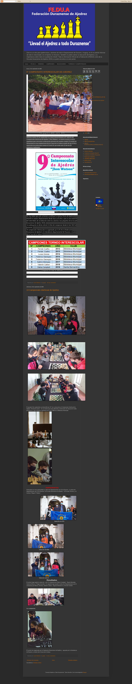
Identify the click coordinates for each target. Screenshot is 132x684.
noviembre (88, 93)
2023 (86, 85)
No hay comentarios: (51, 282)
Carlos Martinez (100, 205)
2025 (86, 80)
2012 (86, 124)
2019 (86, 110)
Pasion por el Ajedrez (89, 156)
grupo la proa (87, 160)
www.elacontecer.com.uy (90, 172)
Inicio (26, 64)
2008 (86, 133)
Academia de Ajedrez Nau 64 (91, 153)
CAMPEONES (50, 64)
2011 (86, 126)
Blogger (84, 672)
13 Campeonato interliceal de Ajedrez (42, 290)
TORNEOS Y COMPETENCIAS (77, 64)
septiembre (89, 95)
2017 (86, 114)
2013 (86, 122)
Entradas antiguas (72, 660)
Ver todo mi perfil (100, 208)
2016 (86, 116)
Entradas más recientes (32, 660)
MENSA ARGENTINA (89, 141)
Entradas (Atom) (37, 662)
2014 (86, 120)
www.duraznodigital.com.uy (91, 174)
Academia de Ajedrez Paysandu (92, 155)
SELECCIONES (61, 64)
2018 (86, 112)
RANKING (41, 64)
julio (87, 103)
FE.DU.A (33, 64)
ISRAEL (86, 139)
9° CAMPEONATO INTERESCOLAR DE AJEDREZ (49, 72)
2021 (86, 89)
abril (87, 107)
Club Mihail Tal (88, 162)
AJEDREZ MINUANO (89, 158)
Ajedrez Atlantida (88, 151)
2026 (86, 78)
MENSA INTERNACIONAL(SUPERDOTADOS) (93, 144)
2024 (86, 82)
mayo (87, 105)
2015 (86, 118)
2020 (86, 91)
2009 (86, 131)
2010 (86, 129)
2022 (86, 87)
